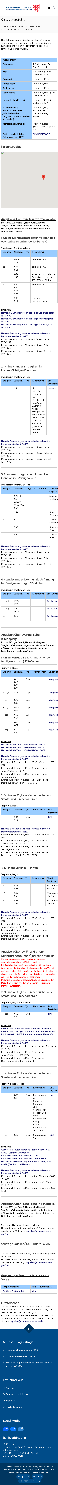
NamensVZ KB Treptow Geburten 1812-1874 (23, 744)
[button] (43, 177)
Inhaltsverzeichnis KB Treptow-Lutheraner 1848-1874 (27, 1034)
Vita (34, 1291)
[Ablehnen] (54, 1474)
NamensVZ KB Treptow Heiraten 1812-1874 (22, 747)
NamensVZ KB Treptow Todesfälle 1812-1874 (23, 750)
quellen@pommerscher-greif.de (27, 1321)
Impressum (11, 1400)
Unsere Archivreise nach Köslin (21, 1356)
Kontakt (10, 1388)
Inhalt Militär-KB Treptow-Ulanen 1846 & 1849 (23, 1158)
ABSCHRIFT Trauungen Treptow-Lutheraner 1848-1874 (28, 1031)
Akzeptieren (23, 1476)
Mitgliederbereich (14, 1407)
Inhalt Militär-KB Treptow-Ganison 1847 (20, 1155)
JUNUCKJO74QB (41, 134)
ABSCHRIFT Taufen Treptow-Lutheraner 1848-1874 (26, 1028)
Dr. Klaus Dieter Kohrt (13, 1291)
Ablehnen (37, 1476)
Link (50, 817)
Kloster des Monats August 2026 (22, 1350)
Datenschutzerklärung (17, 1394)
